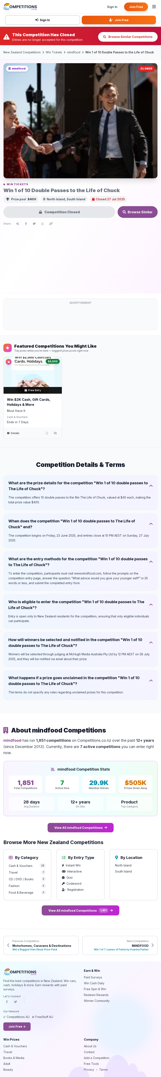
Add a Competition (96, 1058)
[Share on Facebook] (25, 223)
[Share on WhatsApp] (42, 223)
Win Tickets (54, 52)
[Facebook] (6, 1003)
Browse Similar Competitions (130, 37)
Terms (103, 1069)
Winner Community (97, 1000)
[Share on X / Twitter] (34, 223)
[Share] (17, 223)
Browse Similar (140, 212)
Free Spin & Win (95, 989)
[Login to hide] (55, 433)
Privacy (89, 1069)
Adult (6, 1063)
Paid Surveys (93, 977)
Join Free (136, 7)
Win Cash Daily (94, 983)
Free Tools (91, 1063)
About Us (90, 1046)
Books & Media (13, 1058)
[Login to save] (46, 433)
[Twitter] (15, 1003)
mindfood (73, 52)
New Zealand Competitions (22, 52)
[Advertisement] (80, 258)
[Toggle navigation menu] (154, 6)
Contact (89, 1052)
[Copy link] (51, 223)
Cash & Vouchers (17, 417)
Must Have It (16, 411)
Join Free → (17, 1026)
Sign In (112, 7)
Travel (7, 1052)
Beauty (8, 1069)
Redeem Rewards (96, 995)
